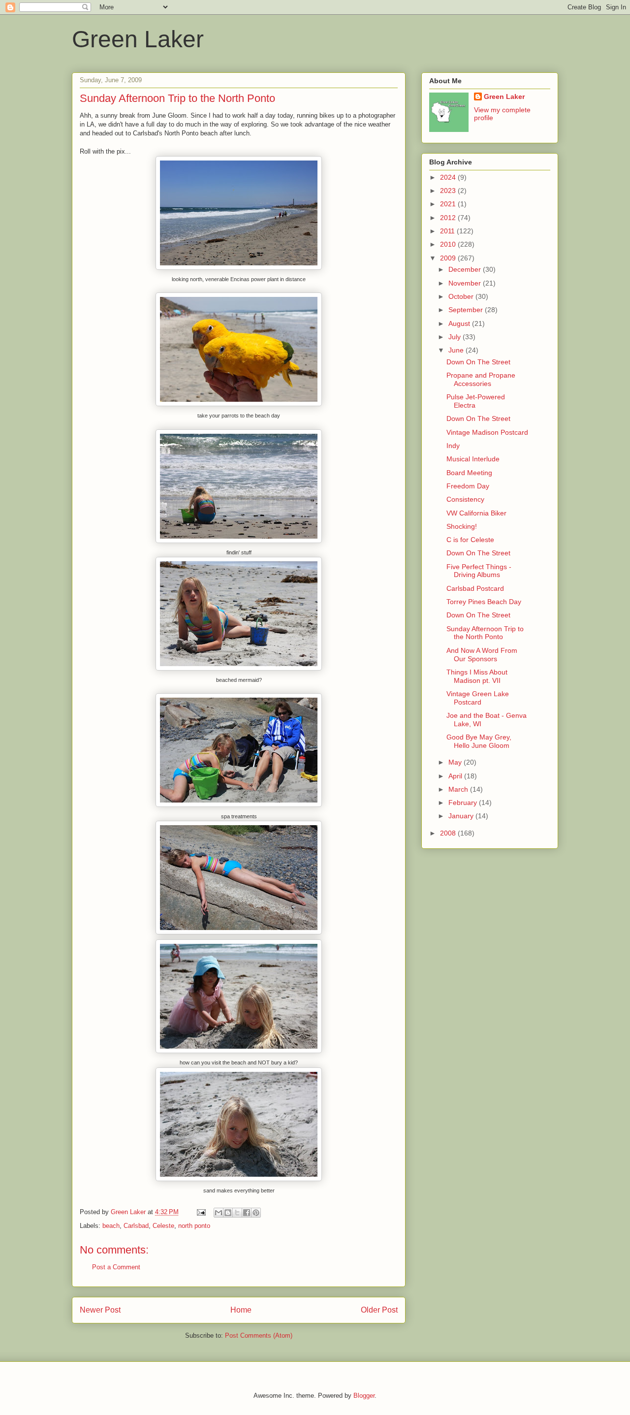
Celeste (163, 1225)
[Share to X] (237, 1213)
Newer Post (100, 1310)
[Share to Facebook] (247, 1213)
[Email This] (218, 1213)
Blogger (364, 1395)
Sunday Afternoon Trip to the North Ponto (485, 633)
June (457, 350)
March (459, 789)
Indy (453, 446)
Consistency (465, 499)
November (465, 283)
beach (111, 1225)
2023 (449, 190)
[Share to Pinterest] (256, 1213)
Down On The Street (478, 362)
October (461, 296)
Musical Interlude (473, 459)
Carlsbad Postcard (475, 588)
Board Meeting (469, 473)
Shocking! (461, 526)
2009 (449, 258)
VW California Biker (476, 513)
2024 (449, 177)
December (465, 269)
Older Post (379, 1310)
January (461, 816)
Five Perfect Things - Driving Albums (478, 571)
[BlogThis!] (228, 1213)
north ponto (194, 1225)
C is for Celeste (470, 540)
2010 (449, 244)
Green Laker (138, 39)
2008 (449, 833)
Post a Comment (116, 1267)
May (456, 762)
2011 (448, 231)
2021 (449, 204)
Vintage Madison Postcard (487, 432)
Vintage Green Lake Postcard (477, 698)
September (466, 310)
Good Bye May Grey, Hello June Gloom (478, 741)
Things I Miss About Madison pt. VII (476, 676)
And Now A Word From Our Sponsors (481, 654)
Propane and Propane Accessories (480, 379)
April (456, 776)
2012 (449, 218)
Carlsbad (136, 1225)
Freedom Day (467, 486)
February (463, 802)
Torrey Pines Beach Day (483, 602)
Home (241, 1310)
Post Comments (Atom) (258, 1335)
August (460, 323)
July (455, 337)
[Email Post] (200, 1212)
